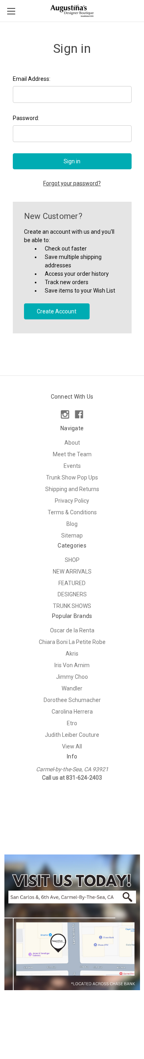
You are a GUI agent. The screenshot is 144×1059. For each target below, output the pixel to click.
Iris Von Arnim (72, 665)
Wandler (72, 688)
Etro (72, 723)
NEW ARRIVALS (72, 571)
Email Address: (31, 79)
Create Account (56, 311)
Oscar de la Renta (72, 630)
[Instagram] (65, 414)
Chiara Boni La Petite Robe (72, 642)
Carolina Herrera (72, 711)
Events (72, 466)
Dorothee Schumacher (72, 700)
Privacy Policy (72, 500)
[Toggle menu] (11, 11)
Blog (72, 524)
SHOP (72, 560)
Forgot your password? (72, 183)
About (72, 442)
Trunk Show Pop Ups (72, 477)
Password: (26, 118)
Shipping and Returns (72, 489)
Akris (72, 653)
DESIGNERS (72, 594)
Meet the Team (72, 454)
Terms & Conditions (72, 512)
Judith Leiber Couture (72, 735)
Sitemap (72, 535)
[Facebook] (79, 414)
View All (72, 746)
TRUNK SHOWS (72, 606)
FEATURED (72, 583)
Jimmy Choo (72, 677)
